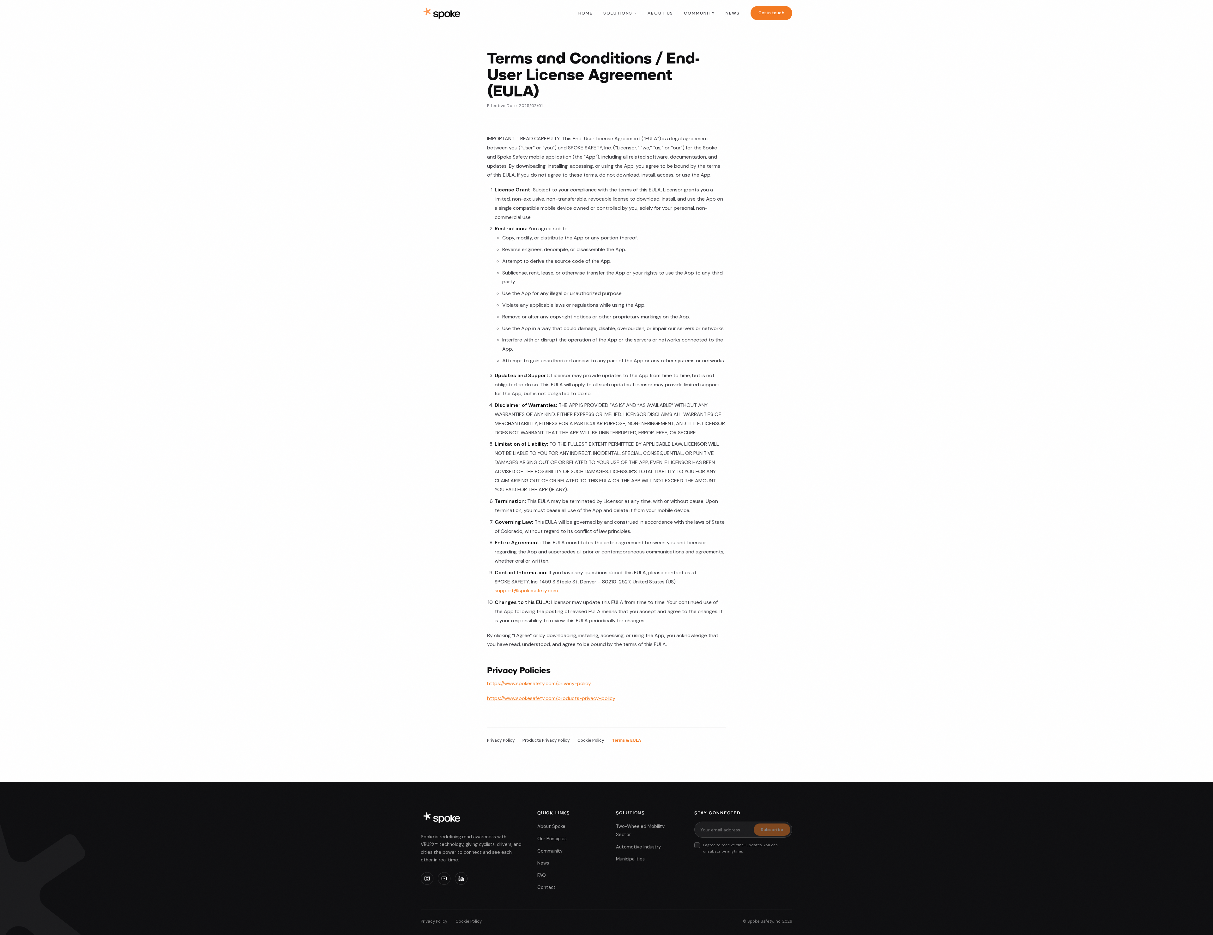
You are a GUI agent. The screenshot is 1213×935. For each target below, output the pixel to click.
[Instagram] (427, 878)
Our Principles (552, 839)
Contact (546, 887)
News (733, 13)
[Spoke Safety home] (442, 13)
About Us (660, 13)
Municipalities (630, 859)
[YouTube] (444, 878)
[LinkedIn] (461, 878)
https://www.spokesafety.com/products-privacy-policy (551, 698)
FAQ (541, 875)
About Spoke (551, 826)
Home (585, 13)
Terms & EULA (626, 740)
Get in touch (771, 12)
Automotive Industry (638, 847)
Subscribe (772, 829)
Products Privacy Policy (546, 740)
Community (699, 13)
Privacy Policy (501, 740)
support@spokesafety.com (526, 590)
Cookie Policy (590, 740)
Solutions (617, 13)
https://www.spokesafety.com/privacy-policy (539, 683)
